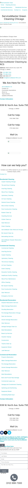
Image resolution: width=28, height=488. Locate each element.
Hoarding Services (6, 216)
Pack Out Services (6, 316)
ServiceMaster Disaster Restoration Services (11, 240)
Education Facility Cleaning (9, 272)
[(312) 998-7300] (14, 477)
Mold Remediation (6, 330)
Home (1, 22)
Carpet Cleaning (6, 255)
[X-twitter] (5, 433)
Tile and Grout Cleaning (8, 185)
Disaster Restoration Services (9, 302)
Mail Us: (14, 134)
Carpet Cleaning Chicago (8, 181)
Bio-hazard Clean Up (7, 233)
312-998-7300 (7, 72)
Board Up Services (6, 333)
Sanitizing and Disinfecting (9, 388)
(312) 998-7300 (14, 483)
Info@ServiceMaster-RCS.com (12, 77)
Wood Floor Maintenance (8, 279)
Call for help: (14, 115)
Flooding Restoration (7, 309)
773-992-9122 (7, 74)
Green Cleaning (5, 226)
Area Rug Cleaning (6, 188)
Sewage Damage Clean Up (9, 326)
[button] (11, 5)
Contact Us (3, 174)
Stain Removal (5, 223)
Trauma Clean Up (6, 343)
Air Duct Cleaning (6, 199)
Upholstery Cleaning (7, 195)
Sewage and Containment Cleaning (11, 384)
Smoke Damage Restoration (9, 319)
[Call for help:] (14, 111)
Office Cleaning (5, 282)
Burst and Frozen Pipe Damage (10, 377)
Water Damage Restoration (9, 306)
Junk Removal (5, 350)
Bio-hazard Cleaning (7, 285)
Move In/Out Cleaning (7, 205)
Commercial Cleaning (7, 248)
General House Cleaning (8, 202)
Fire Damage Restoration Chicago (11, 313)
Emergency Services (7, 296)
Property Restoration (7, 357)
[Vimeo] (9, 433)
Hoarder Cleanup (6, 337)
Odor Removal (5, 292)
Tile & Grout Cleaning (7, 261)
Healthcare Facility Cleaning (9, 275)
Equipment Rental (6, 347)
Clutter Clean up (6, 219)
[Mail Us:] (14, 131)
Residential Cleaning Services (11, 22)
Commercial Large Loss (8, 381)
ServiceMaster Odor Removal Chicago (12, 229)
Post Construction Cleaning (9, 209)
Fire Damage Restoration (8, 364)
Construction (5, 340)
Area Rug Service (6, 251)
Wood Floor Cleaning (7, 192)
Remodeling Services (7, 236)
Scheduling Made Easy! (8, 394)
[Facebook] (2, 433)
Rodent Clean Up (6, 212)
